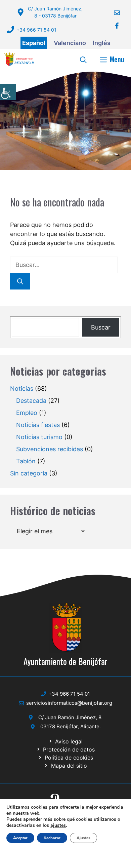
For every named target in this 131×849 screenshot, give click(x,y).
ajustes (58, 825)
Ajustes (83, 838)
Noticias (21, 388)
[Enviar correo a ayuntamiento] (113, 12)
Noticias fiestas (38, 424)
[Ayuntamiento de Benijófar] (19, 59)
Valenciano (70, 42)
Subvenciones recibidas (49, 449)
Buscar (101, 327)
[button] (83, 59)
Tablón (26, 461)
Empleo (26, 412)
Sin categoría (28, 473)
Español (33, 42)
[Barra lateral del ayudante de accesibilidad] (8, 92)
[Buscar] (20, 281)
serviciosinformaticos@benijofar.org (69, 703)
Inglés (102, 42)
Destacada (31, 400)
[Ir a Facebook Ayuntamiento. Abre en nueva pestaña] (113, 25)
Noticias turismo (39, 436)
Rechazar (52, 838)
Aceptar (20, 838)
